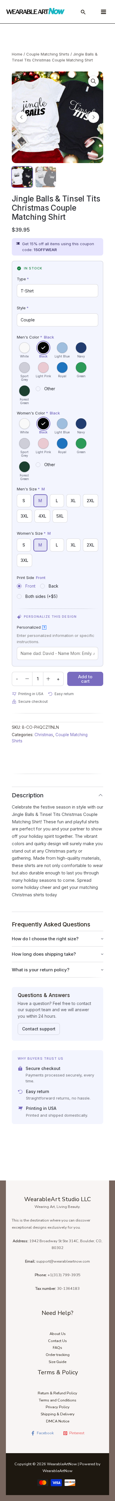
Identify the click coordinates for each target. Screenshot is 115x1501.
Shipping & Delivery (58, 1414)
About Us (58, 1333)
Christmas (43, 734)
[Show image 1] (22, 177)
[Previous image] (21, 117)
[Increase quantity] (48, 679)
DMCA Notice (57, 1421)
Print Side (31, 577)
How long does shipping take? (44, 954)
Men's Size (31, 489)
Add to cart (85, 679)
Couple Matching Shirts (47, 54)
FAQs (57, 1347)
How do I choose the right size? (45, 938)
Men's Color (35, 337)
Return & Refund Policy (57, 1393)
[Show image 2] (45, 177)
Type (23, 279)
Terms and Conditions (57, 1400)
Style (23, 307)
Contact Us (57, 1341)
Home (17, 54)
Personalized (31, 627)
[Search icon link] (83, 13)
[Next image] (93, 117)
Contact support (38, 1028)
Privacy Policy (58, 1407)
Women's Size (34, 533)
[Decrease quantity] (27, 679)
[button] (93, 81)
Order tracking (58, 1354)
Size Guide (57, 1362)
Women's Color (38, 413)
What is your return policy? (40, 970)
